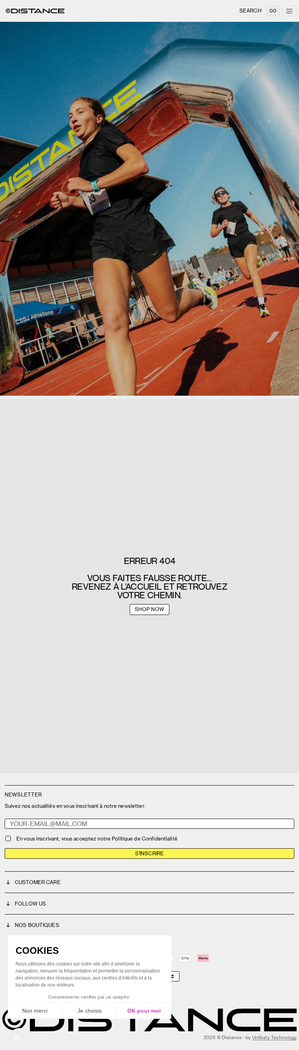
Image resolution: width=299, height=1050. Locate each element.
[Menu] (289, 11)
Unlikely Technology (274, 1037)
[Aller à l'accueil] (35, 11)
